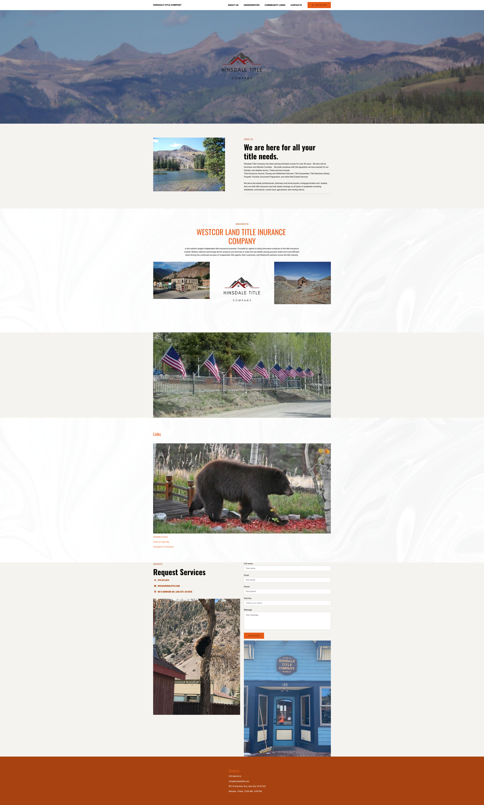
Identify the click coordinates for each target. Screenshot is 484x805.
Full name (248, 563)
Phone (247, 586)
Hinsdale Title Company (167, 5)
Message (248, 610)
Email (246, 575)
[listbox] (287, 603)
